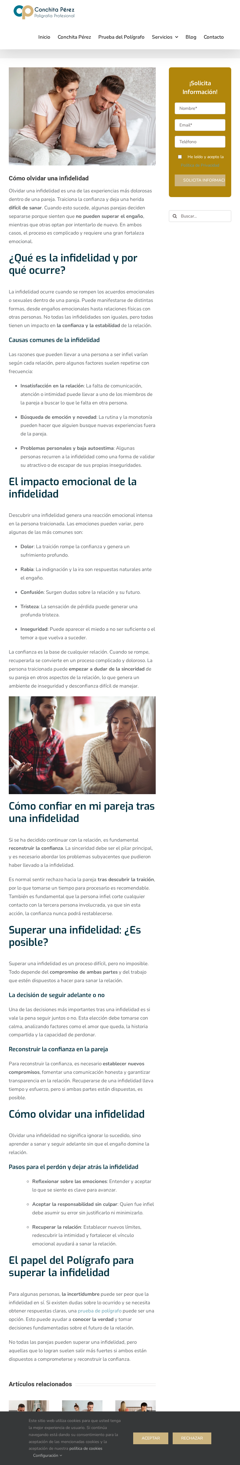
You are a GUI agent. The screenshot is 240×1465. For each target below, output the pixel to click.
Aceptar (151, 1438)
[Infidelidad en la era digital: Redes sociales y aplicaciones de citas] (29, 1403)
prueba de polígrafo (99, 1310)
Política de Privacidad (200, 165)
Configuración (46, 1455)
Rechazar (192, 1438)
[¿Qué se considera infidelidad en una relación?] (135, 1403)
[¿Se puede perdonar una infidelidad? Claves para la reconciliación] (82, 1403)
